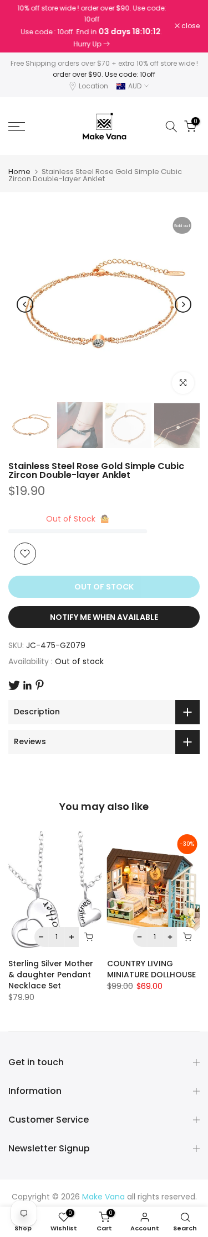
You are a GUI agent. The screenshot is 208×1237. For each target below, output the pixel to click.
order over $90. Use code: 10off (104, 74)
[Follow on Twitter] (14, 685)
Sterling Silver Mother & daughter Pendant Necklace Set (50, 974)
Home (19, 171)
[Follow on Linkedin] (27, 686)
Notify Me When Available (104, 617)
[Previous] (25, 304)
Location (93, 86)
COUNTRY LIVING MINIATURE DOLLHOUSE (151, 969)
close (190, 26)
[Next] (183, 304)
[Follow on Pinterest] (39, 685)
